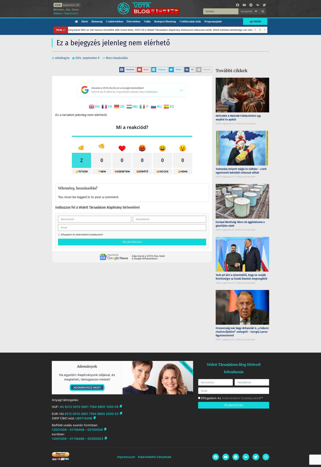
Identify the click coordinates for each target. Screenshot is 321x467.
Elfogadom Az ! (82, 235)
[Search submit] (263, 11)
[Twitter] (264, 5)
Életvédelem (133, 21)
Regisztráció (71, 13)
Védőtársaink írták (190, 21)
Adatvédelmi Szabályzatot (89, 234)
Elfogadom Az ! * (232, 398)
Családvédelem (114, 21)
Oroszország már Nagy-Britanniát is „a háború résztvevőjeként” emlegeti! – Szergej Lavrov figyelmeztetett (242, 331)
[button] (127, 69)
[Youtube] (244, 5)
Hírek (84, 21)
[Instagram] (265, 457)
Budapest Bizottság (165, 21)
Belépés (58, 13)
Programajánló (213, 21)
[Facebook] (237, 5)
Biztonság (96, 21)
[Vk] (257, 5)
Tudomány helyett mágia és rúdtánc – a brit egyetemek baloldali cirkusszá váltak (241, 170)
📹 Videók (255, 21)
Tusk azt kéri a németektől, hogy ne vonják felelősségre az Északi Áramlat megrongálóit (241, 276)
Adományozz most (87, 387)
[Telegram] (251, 5)
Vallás (147, 21)
